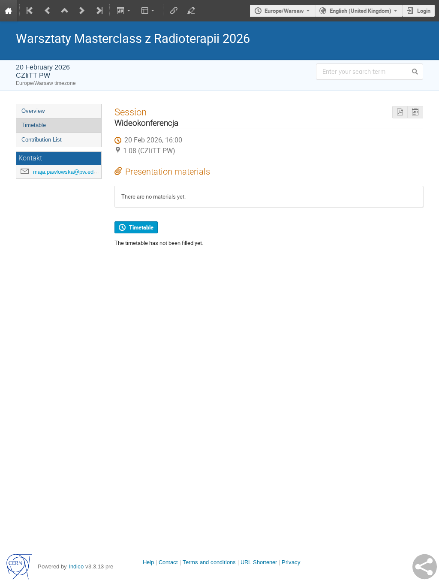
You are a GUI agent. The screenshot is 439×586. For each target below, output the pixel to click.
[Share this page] (424, 567)
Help (148, 562)
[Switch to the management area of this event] (191, 10)
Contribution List (41, 139)
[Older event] (47, 10)
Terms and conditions (209, 562)
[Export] (124, 10)
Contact (168, 562)
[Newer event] (81, 10)
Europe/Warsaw (284, 11)
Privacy (291, 562)
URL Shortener (259, 562)
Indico (76, 566)
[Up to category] (64, 10)
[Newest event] (98, 10)
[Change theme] (148, 10)
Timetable (33, 125)
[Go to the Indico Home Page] (8, 10)
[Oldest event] (30, 10)
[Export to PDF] (400, 112)
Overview (33, 111)
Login (423, 11)
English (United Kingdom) (360, 11)
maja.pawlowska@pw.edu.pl (67, 171)
